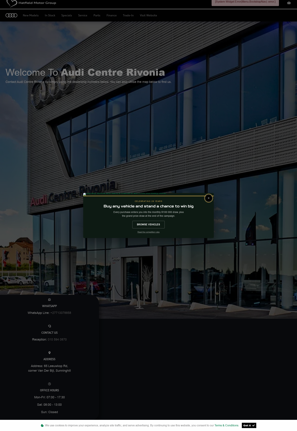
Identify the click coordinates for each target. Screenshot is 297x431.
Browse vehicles (148, 224)
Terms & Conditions (226, 425)
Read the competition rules (149, 232)
